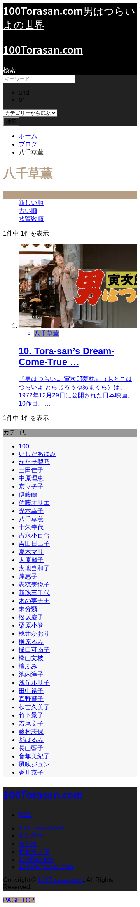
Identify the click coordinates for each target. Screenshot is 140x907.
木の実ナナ (34, 601)
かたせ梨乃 (34, 462)
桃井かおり (34, 633)
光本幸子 (31, 511)
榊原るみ (31, 641)
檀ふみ (28, 666)
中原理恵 (31, 478)
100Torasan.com (43, 49)
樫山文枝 (31, 658)
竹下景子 (31, 715)
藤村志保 (31, 731)
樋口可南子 (34, 650)
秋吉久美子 (34, 707)
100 (24, 446)
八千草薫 (31, 519)
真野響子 (31, 699)
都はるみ (31, 739)
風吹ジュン (34, 764)
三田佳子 (31, 470)
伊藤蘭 (28, 494)
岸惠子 (28, 576)
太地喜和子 (34, 568)
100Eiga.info (36, 859)
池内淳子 (31, 674)
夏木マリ (31, 551)
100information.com (46, 866)
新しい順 (31, 202)
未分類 (28, 609)
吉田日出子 (34, 543)
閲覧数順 (31, 219)
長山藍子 (31, 748)
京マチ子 (31, 486)
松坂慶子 (31, 617)
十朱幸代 (31, 527)
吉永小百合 (34, 535)
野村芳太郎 (34, 852)
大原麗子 (31, 560)
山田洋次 (31, 835)
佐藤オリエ (34, 502)
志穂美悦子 (34, 584)
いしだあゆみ (37, 453)
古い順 (28, 210)
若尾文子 (31, 723)
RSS (25, 815)
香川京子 (31, 772)
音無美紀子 (34, 756)
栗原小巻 (31, 625)
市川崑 (28, 843)
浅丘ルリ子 (34, 682)
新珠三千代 (34, 592)
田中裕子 (31, 690)
